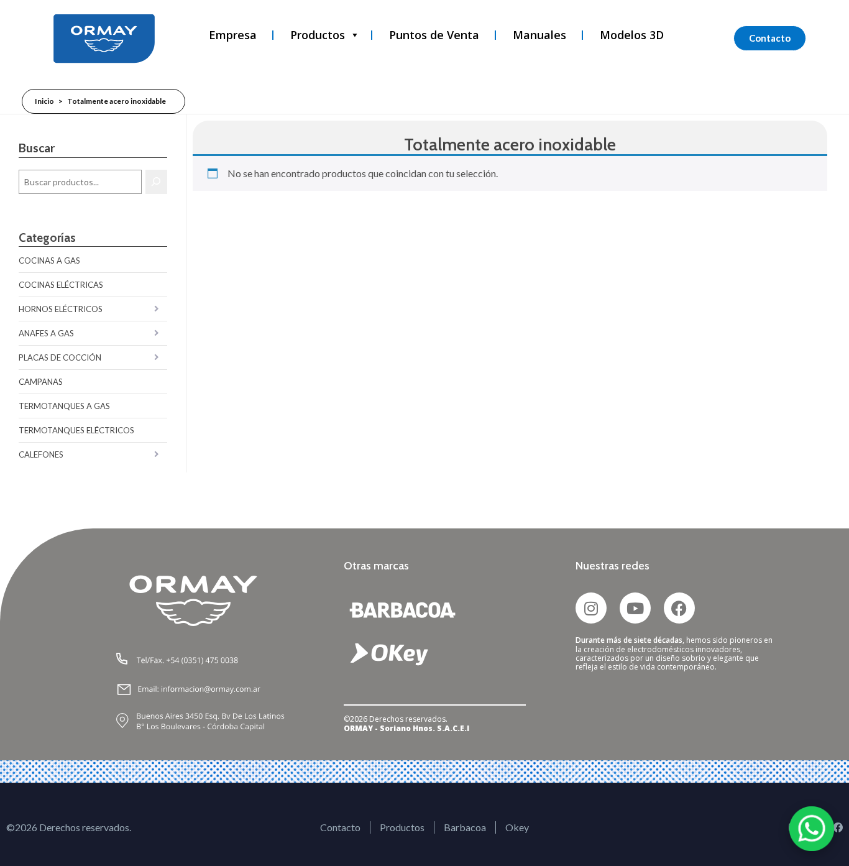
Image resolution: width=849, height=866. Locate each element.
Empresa (233, 34)
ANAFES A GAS (46, 333)
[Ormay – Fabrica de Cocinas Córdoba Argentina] (104, 38)
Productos (317, 34)
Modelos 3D (632, 34)
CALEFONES (41, 454)
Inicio (44, 101)
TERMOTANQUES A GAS (64, 406)
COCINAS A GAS (49, 260)
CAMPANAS (41, 382)
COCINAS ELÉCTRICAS (61, 285)
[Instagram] (591, 608)
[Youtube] (635, 608)
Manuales (539, 34)
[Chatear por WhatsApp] (811, 828)
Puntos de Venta (434, 34)
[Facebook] (679, 608)
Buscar (37, 147)
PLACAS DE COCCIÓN (60, 357)
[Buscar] (156, 182)
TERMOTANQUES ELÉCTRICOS (76, 430)
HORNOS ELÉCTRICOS (61, 309)
